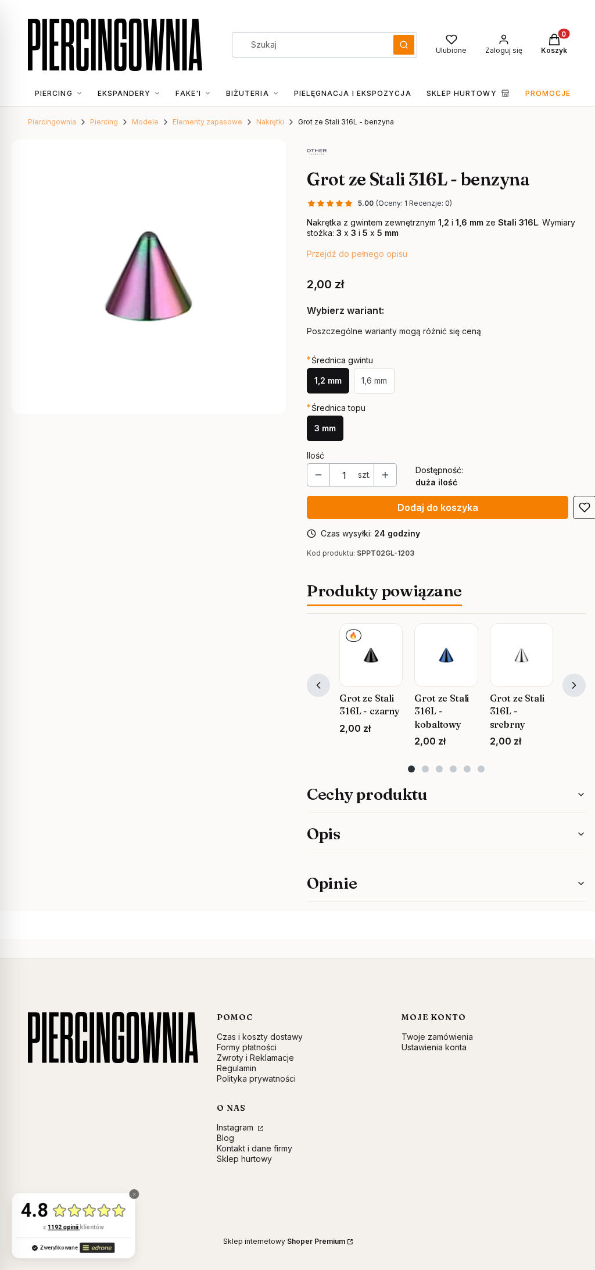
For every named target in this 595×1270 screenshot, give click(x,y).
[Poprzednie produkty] (318, 685)
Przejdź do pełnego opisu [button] (357, 254)
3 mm (325, 428)
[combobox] (309, 44)
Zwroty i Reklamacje (255, 1057)
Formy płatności (247, 1047)
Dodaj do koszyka (437, 507)
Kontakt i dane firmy (254, 1148)
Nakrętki (270, 121)
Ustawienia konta (434, 1047)
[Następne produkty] (574, 685)
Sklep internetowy (284, 1241)
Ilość (315, 455)
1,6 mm (374, 380)
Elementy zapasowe (207, 121)
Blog (225, 1138)
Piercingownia (52, 121)
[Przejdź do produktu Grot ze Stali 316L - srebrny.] (521, 655)
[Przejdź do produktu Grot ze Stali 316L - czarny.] (371, 655)
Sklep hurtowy (244, 1159)
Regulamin (236, 1068)
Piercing (104, 121)
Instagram (236, 1127)
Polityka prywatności (256, 1078)
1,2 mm (328, 380)
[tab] (411, 768)
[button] (403, 45)
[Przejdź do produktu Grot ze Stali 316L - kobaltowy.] (446, 655)
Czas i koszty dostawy (260, 1037)
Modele (145, 121)
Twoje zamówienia (437, 1037)
